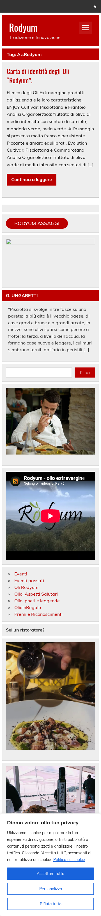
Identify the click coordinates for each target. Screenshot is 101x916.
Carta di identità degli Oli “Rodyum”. (38, 75)
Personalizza (50, 888)
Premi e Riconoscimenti (38, 614)
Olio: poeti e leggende (37, 600)
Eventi (20, 574)
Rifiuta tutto (50, 903)
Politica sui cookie (69, 859)
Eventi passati (29, 580)
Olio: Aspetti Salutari (36, 594)
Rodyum (23, 27)
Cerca (85, 372)
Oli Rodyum (26, 587)
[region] (50, 864)
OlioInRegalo (27, 607)
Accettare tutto (50, 873)
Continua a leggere (31, 179)
